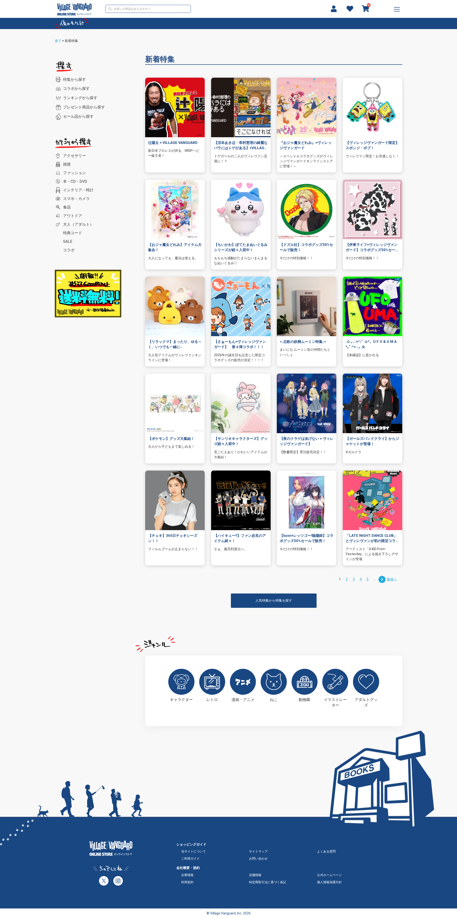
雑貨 (67, 164)
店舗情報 (255, 875)
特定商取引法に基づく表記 (267, 882)
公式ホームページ (329, 875)
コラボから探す (76, 88)
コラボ (69, 250)
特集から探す (74, 79)
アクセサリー (74, 155)
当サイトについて (193, 851)
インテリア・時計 (78, 190)
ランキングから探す (80, 98)
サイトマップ (258, 851)
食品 (67, 207)
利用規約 (187, 882)
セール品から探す (78, 116)
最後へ (392, 579)
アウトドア (72, 215)
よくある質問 (326, 851)
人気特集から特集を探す (273, 600)
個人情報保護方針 (329, 882)
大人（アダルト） (78, 224)
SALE (67, 241)
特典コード (72, 233)
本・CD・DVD (75, 181)
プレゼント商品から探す (84, 107)
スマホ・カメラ (76, 198)
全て (58, 41)
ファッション (74, 173)
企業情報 (187, 875)
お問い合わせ (258, 858)
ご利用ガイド (190, 858)
